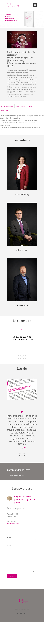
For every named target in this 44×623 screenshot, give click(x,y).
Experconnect (5, 110)
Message (9, 545)
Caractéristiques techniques (25, 106)
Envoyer (12, 576)
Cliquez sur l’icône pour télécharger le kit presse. (24, 499)
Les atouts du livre (7, 106)
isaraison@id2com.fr (13, 523)
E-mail (9, 537)
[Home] (13, 4)
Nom (8, 529)
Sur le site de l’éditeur (16, 475)
